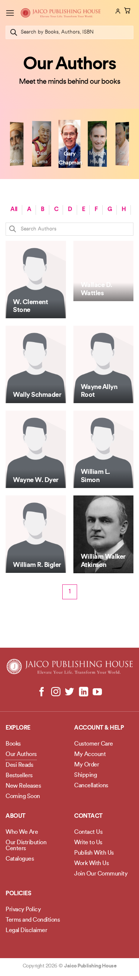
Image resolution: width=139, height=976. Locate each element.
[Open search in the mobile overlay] (69, 32)
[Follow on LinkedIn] (83, 692)
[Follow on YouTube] (97, 692)
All (13, 210)
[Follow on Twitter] (69, 692)
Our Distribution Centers (26, 846)
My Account (90, 754)
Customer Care (93, 744)
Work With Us (91, 864)
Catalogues (20, 859)
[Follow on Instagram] (55, 692)
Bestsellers (19, 776)
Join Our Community (101, 874)
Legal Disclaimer (26, 931)
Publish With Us (94, 853)
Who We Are (22, 832)
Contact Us (88, 832)
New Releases (23, 786)
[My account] (117, 11)
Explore (18, 728)
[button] (10, 13)
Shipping (85, 775)
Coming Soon (23, 797)
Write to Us (88, 843)
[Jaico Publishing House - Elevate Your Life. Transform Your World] (60, 12)
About (16, 816)
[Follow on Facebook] (41, 692)
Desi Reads (19, 765)
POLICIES (18, 894)
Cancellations (91, 786)
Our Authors (21, 754)
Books (13, 744)
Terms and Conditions (33, 920)
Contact (88, 816)
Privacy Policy (23, 910)
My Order (86, 765)
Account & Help (99, 728)
